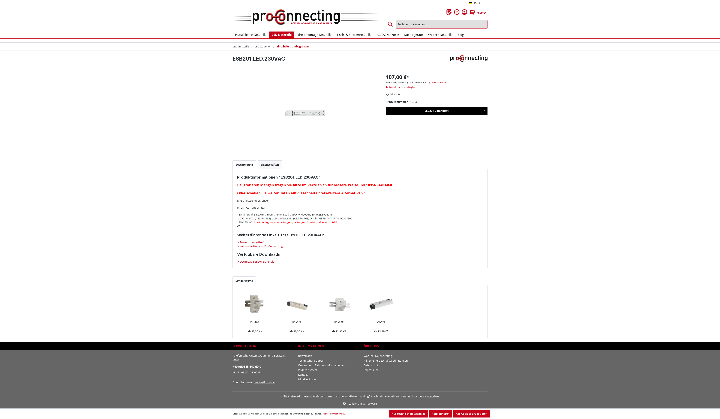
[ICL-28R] (339, 304)
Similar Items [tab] (244, 280)
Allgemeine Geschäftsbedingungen (386, 360)
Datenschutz (372, 365)
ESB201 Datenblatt (436, 111)
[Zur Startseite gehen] (305, 17)
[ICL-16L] (297, 304)
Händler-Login (307, 379)
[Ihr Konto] (464, 12)
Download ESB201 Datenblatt (257, 261)
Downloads (305, 356)
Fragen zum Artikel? (252, 242)
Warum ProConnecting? (378, 356)
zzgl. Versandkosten (436, 82)
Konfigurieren (440, 413)
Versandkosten (350, 396)
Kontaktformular (264, 382)
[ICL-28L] (381, 304)
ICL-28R (339, 322)
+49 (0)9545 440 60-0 (246, 367)
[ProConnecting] (469, 60)
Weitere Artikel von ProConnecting (261, 246)
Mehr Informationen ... (334, 413)
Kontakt (303, 374)
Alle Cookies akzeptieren (471, 413)
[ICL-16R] (254, 304)
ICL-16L (296, 322)
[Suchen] (391, 24)
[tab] (244, 164)
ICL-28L (381, 322)
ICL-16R (254, 322)
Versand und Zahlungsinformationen (321, 365)
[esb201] (305, 113)
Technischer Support (311, 360)
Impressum (371, 370)
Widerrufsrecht (307, 370)
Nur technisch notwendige (408, 413)
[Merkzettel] (449, 12)
